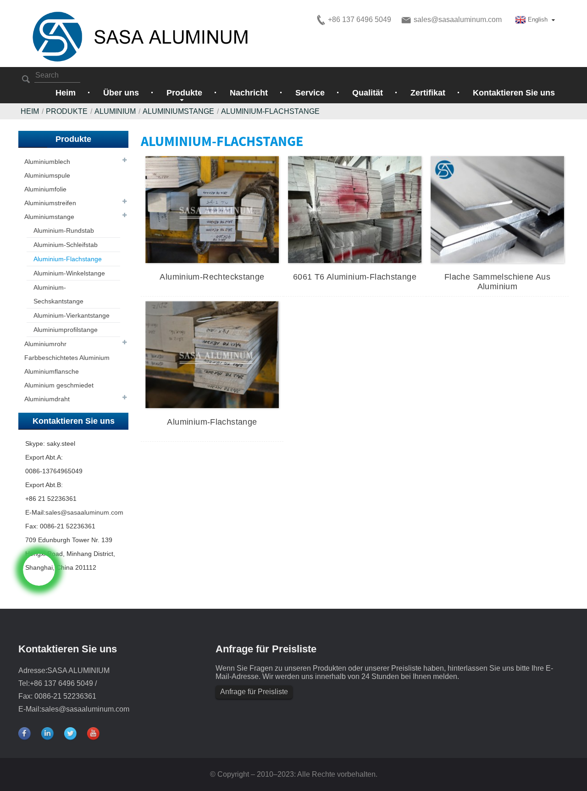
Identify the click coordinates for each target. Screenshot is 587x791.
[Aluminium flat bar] (212, 354)
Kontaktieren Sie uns (514, 92)
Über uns (121, 92)
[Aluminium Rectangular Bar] (212, 209)
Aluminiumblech (47, 161)
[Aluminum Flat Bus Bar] (497, 209)
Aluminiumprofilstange (65, 329)
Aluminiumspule (47, 175)
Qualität (367, 92)
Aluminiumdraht (47, 399)
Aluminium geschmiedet (59, 385)
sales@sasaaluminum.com (84, 512)
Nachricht (249, 92)
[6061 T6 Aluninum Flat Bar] (354, 209)
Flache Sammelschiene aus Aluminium (497, 281)
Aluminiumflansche (51, 371)
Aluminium (115, 111)
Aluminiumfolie (45, 189)
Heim (65, 92)
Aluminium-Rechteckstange (212, 276)
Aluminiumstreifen (50, 203)
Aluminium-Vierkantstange (71, 315)
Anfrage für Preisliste (254, 692)
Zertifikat (427, 92)
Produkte (67, 111)
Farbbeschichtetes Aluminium (67, 357)
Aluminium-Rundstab (63, 230)
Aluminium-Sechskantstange (58, 294)
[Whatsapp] (39, 570)
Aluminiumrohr (45, 344)
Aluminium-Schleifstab (65, 244)
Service (310, 92)
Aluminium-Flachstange (270, 111)
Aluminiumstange (49, 216)
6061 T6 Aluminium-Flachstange (354, 276)
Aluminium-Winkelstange (69, 273)
